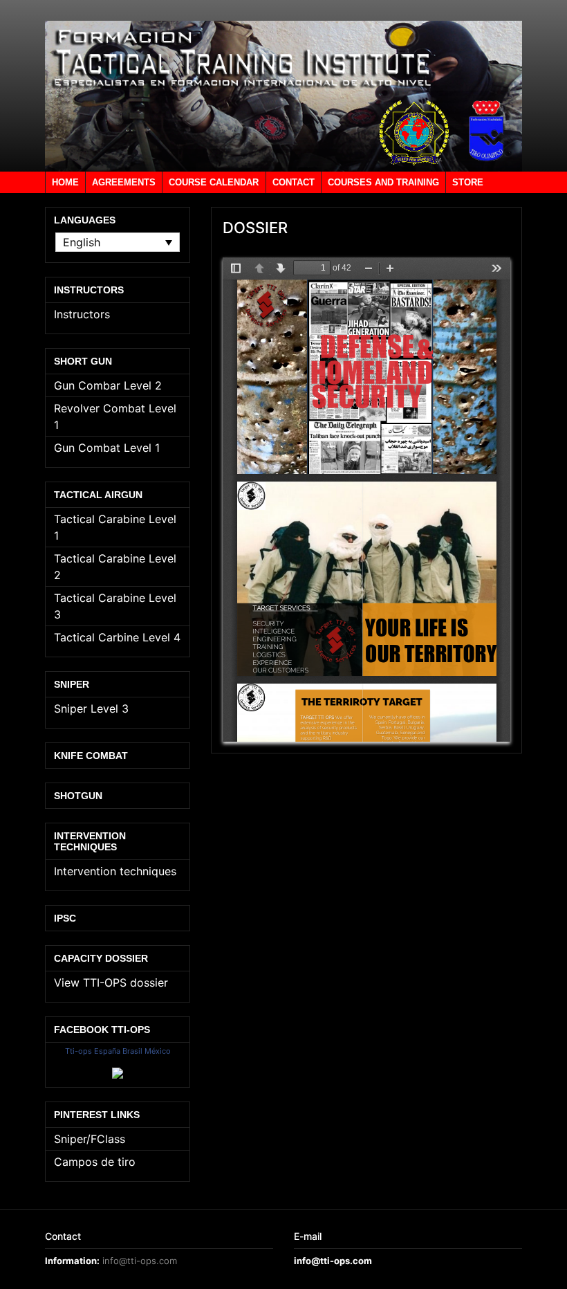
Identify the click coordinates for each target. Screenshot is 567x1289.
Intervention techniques (115, 871)
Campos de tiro (95, 1162)
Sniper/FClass (89, 1139)
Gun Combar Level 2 (108, 385)
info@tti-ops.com (139, 1260)
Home (65, 182)
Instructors (82, 314)
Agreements (124, 182)
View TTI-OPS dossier (111, 982)
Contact (293, 182)
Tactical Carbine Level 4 (117, 637)
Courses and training (383, 182)
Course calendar (214, 182)
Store (467, 182)
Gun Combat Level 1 (107, 448)
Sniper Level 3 (91, 708)
